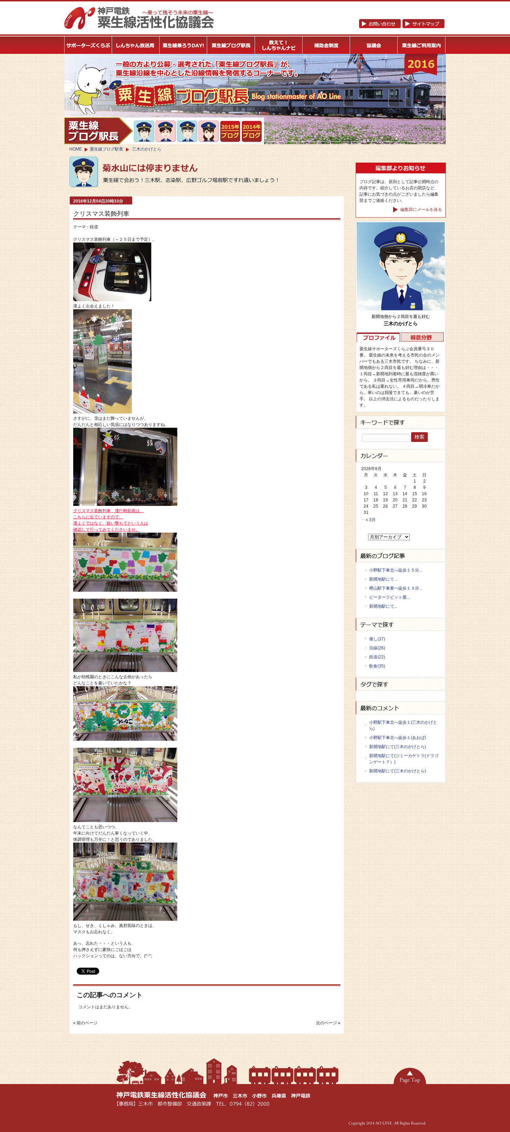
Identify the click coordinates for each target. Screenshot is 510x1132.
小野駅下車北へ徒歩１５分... (395, 570)
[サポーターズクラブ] (88, 45)
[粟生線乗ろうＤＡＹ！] (183, 45)
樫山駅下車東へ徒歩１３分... (395, 588)
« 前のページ (85, 1022)
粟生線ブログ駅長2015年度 (230, 132)
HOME (75, 149)
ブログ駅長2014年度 (252, 132)
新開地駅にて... (383, 579)
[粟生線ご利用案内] (421, 45)
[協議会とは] (374, 45)
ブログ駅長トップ (98, 130)
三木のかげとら (146, 149)
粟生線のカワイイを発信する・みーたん (209, 131)
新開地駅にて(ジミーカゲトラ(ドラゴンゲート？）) (404, 758)
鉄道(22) (377, 657)
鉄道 (94, 226)
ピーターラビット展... (389, 597)
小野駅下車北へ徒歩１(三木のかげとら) (403, 725)
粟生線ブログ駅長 (106, 149)
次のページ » (328, 1022)
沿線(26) (377, 648)
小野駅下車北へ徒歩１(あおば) (397, 737)
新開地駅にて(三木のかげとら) (397, 746)
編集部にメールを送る (420, 209)
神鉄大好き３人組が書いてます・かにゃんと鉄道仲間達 (166, 131)
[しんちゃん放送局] (136, 45)
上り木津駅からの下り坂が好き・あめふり (187, 132)
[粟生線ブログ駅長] (231, 45)
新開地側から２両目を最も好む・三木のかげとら (144, 131)
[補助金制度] (326, 45)
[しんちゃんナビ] (279, 45)
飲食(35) (377, 666)
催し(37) (377, 639)
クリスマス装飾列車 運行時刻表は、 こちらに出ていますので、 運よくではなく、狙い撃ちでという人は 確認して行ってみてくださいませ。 (110, 520)
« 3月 (371, 519)
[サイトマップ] (401, 26)
